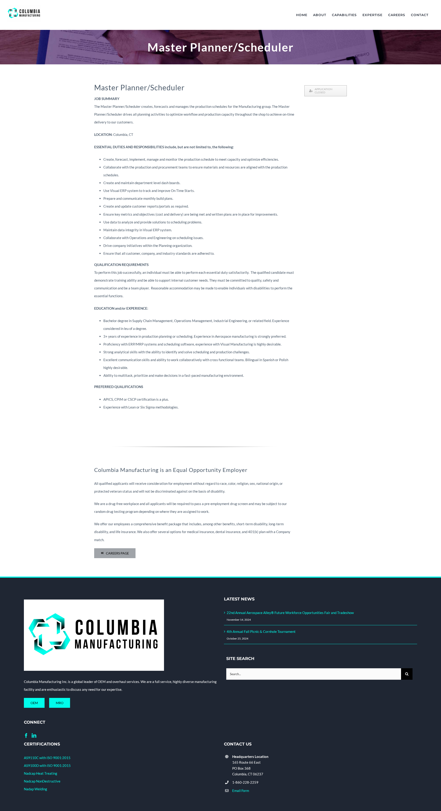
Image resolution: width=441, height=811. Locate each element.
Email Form (240, 790)
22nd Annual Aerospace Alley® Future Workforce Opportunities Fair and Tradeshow (290, 613)
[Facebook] (26, 735)
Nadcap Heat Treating (40, 773)
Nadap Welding (35, 789)
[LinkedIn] (34, 735)
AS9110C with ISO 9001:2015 (47, 758)
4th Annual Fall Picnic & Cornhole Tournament (261, 631)
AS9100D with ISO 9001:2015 (47, 765)
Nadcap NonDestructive (42, 781)
